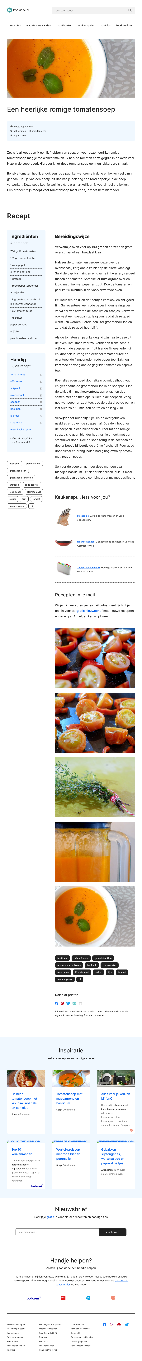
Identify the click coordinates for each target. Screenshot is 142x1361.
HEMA (63, 1298)
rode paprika (32, 484)
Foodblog (43, 1337)
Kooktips (106, 25)
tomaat (36, 499)
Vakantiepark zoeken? (81, 1345)
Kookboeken (65, 25)
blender (14, 415)
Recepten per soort (16, 1328)
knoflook (14, 484)
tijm (24, 499)
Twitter (68, 1003)
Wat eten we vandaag (39, 25)
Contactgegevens (79, 1341)
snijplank (15, 388)
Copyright (75, 1333)
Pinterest (62, 1003)
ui (32, 506)
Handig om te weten (48, 1350)
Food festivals (124, 25)
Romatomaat (34, 491)
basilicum (14, 463)
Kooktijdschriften (46, 1345)
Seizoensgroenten (15, 1337)
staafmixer (16, 422)
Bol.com (34, 1297)
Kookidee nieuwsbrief (80, 1328)
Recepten (15, 25)
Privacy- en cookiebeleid (82, 1337)
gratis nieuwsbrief (89, 611)
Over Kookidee (77, 1324)
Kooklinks (43, 1341)
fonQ (113, 1298)
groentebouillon (17, 470)
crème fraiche (33, 463)
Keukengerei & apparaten (50, 1324)
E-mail (74, 1003)
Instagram (111, 1324)
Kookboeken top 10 (16, 1345)
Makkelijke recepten (16, 1324)
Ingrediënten (13, 1333)
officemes (16, 381)
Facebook (56, 1003)
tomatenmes (17, 374)
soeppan (15, 401)
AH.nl (88, 1298)
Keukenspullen (86, 25)
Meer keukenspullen (48, 1328)
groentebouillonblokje (21, 477)
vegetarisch (27, 126)
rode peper (15, 491)
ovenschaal (17, 395)
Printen (80, 1003)
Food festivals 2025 (48, 1333)
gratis (50, 1217)
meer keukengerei (20, 429)
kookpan (15, 408)
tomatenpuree (16, 506)
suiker (12, 499)
